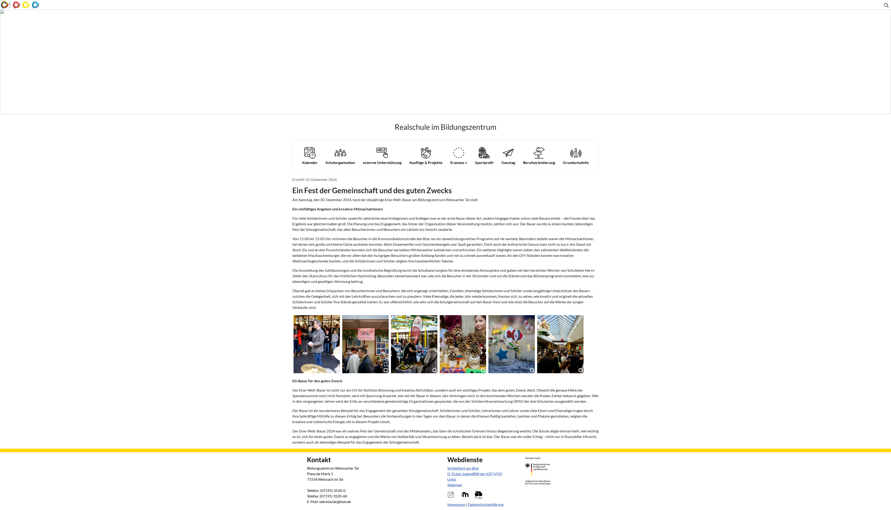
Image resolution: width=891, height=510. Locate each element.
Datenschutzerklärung (486, 504)
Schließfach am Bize (463, 468)
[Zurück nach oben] (885, 504)
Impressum (456, 504)
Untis (451, 479)
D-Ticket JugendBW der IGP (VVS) (474, 473)
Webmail (454, 485)
